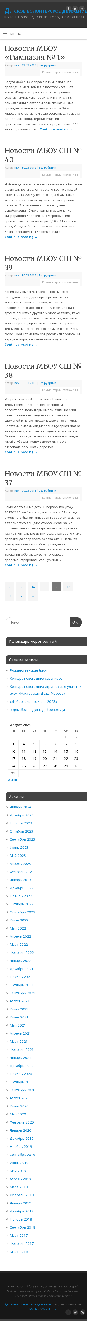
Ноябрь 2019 (21, 1146)
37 (68, 587)
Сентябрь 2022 (22, 912)
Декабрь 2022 (22, 887)
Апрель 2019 (20, 1178)
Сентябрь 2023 (22, 839)
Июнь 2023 (19, 847)
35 (44, 587)
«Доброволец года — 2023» (33, 701)
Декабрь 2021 (22, 968)
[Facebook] (67, 9)
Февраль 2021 (22, 1049)
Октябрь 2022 (21, 904)
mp (16, 65)
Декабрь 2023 (22, 815)
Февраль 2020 (22, 1122)
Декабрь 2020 (22, 1065)
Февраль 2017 (22, 1243)
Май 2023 (18, 855)
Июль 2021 (19, 1009)
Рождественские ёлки (28, 670)
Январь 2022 (20, 960)
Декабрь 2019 (22, 1138)
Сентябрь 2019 (22, 1154)
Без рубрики (47, 65)
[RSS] (81, 9)
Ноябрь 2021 (21, 976)
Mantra (34, 1309)
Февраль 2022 (22, 952)
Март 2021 (19, 1041)
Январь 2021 (20, 1057)
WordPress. (50, 1309)
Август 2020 (20, 1098)
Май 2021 (18, 1025)
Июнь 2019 (19, 1162)
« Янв (12, 779)
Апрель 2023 (20, 863)
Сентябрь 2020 (22, 1090)
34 (33, 587)
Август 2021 (20, 1001)
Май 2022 (18, 928)
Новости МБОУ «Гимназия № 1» (35, 53)
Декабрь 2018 (22, 1211)
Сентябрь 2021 (22, 993)
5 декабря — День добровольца (37, 709)
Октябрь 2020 (21, 1081)
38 (9, 596)
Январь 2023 (20, 879)
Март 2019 (19, 1187)
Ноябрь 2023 (21, 823)
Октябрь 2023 (21, 831)
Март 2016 (19, 1251)
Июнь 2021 (19, 1017)
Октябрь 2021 (21, 984)
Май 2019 (18, 1170)
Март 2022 (19, 944)
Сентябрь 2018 (22, 1227)
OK (74, 622)
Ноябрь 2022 (21, 896)
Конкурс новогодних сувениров (36, 678)
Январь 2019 (20, 1203)
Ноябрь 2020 (21, 1073)
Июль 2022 (19, 920)
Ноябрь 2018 (21, 1219)
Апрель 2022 (20, 936)
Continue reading (56, 129)
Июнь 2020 (19, 1106)
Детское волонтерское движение (45, 10)
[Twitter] (74, 9)
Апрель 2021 (20, 1033)
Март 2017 (19, 1235)
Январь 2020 (20, 1130)
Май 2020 (18, 1114)
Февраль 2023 (22, 871)
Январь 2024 (20, 807)
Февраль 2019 (22, 1195)
